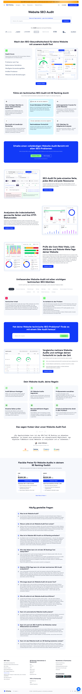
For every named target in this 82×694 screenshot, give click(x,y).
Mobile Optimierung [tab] (45, 292)
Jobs (31, 667)
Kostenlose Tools (33, 674)
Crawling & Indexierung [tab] (20, 289)
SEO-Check (6, 666)
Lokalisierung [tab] (55, 289)
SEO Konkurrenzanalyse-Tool (9, 662)
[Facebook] (70, 691)
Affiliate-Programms (34, 684)
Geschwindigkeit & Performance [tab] (66, 289)
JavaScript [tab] (29, 292)
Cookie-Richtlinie (59, 664)
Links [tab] (38, 292)
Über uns (31, 666)
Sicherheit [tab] (11, 289)
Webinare (32, 672)
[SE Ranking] (9, 5)
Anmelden (64, 5)
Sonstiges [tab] (53, 292)
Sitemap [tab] (37, 289)
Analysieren (66, 21)
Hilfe (31, 682)
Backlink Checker (7, 668)
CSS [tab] (34, 292)
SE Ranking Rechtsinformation (61, 666)
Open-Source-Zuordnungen (61, 668)
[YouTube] (75, 691)
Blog (31, 664)
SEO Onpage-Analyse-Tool (9, 671)
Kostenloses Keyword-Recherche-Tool (11, 664)
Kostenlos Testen (73, 5)
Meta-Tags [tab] (43, 289)
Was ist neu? (32, 669)
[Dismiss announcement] (77, 1)
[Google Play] (67, 676)
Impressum (58, 669)
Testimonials (32, 671)
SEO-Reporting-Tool (7, 677)
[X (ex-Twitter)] (72, 691)
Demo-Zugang (47, 155)
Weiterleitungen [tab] (30, 289)
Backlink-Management (8, 669)
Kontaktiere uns (33, 680)
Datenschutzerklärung (60, 662)
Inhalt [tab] (49, 289)
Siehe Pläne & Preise (40, 495)
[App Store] (59, 676)
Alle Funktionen (7, 679)
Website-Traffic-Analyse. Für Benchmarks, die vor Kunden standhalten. (15, 675)
